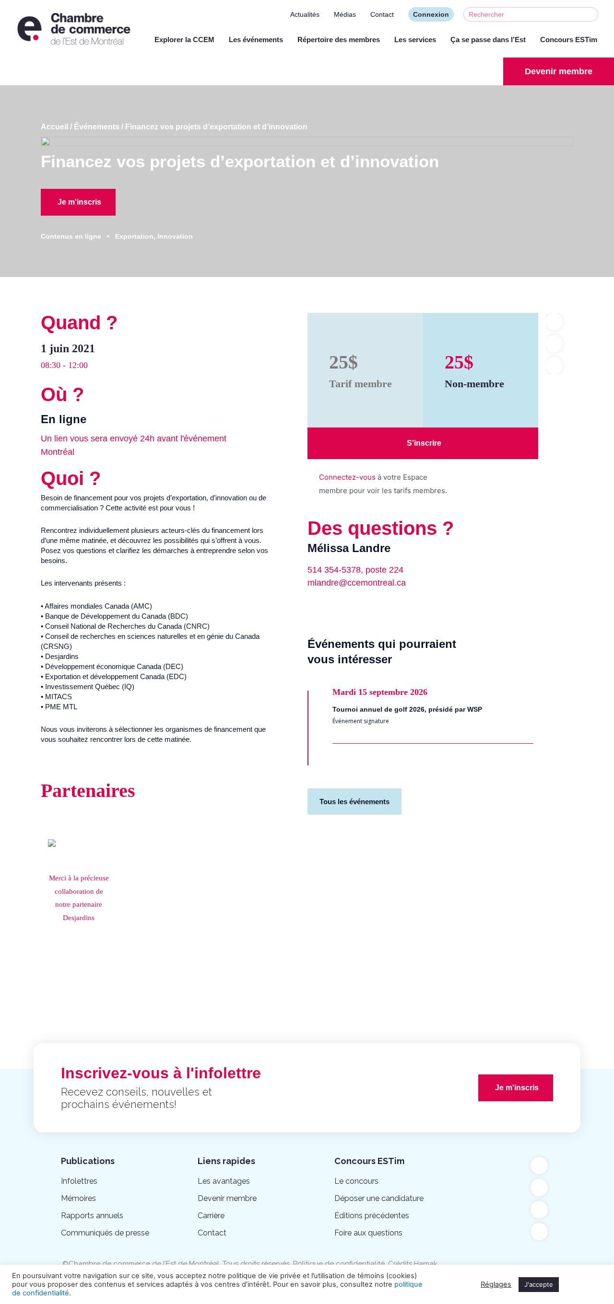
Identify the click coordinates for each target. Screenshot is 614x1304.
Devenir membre (227, 1198)
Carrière (211, 1215)
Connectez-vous (347, 477)
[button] (558, 71)
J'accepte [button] (538, 1284)
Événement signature (360, 721)
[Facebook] (539, 1165)
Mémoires (78, 1198)
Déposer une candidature (379, 1198)
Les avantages (224, 1181)
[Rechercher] (590, 14)
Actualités (304, 14)
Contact (382, 14)
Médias (345, 14)
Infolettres (79, 1181)
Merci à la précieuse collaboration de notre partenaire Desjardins (79, 898)
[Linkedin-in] (539, 1209)
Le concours (356, 1181)
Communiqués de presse (105, 1232)
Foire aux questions (368, 1232)
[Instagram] (539, 1231)
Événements (96, 127)
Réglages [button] (496, 1284)
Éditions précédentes (371, 1215)
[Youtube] (539, 1187)
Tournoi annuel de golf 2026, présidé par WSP (407, 709)
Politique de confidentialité (339, 1263)
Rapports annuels (92, 1215)
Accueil (54, 127)
